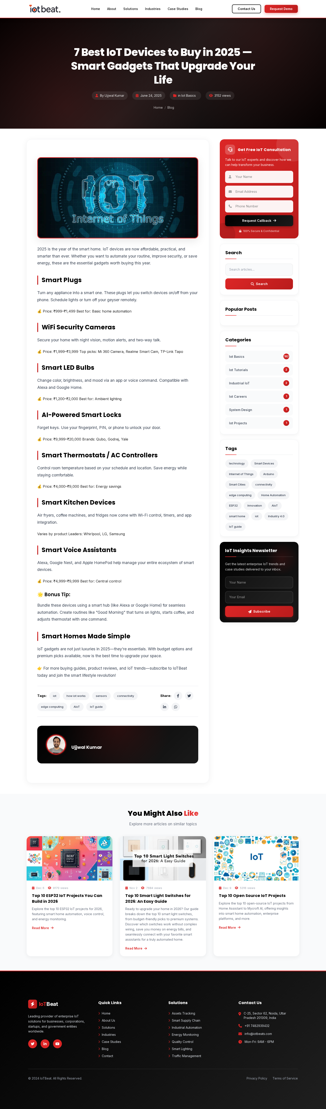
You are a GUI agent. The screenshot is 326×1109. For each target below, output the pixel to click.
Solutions (130, 9)
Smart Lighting (182, 1049)
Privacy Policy (257, 1078)
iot (54, 696)
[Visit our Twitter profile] (32, 1043)
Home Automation (273, 495)
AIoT (77, 706)
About (111, 9)
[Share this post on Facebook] (178, 696)
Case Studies (178, 9)
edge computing (52, 706)
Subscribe (261, 611)
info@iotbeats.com (258, 1034)
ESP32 (233, 505)
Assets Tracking (183, 1013)
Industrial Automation (187, 1027)
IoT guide (96, 706)
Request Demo (281, 9)
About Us (108, 1020)
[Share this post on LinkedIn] (164, 707)
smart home (237, 516)
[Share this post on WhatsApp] (175, 707)
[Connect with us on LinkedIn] (45, 1043)
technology (237, 463)
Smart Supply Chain (186, 1020)
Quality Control (182, 1042)
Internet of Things (241, 474)
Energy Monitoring (185, 1034)
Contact (107, 1056)
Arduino (268, 474)
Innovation (254, 505)
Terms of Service (285, 1078)
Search (262, 283)
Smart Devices (264, 463)
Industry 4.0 (276, 516)
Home (95, 9)
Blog (198, 9)
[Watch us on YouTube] (57, 1043)
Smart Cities (237, 484)
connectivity (125, 696)
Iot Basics (188, 95)
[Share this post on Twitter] (189, 696)
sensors (101, 696)
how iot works (76, 696)
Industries (153, 9)
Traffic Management (186, 1056)
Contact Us (246, 9)
